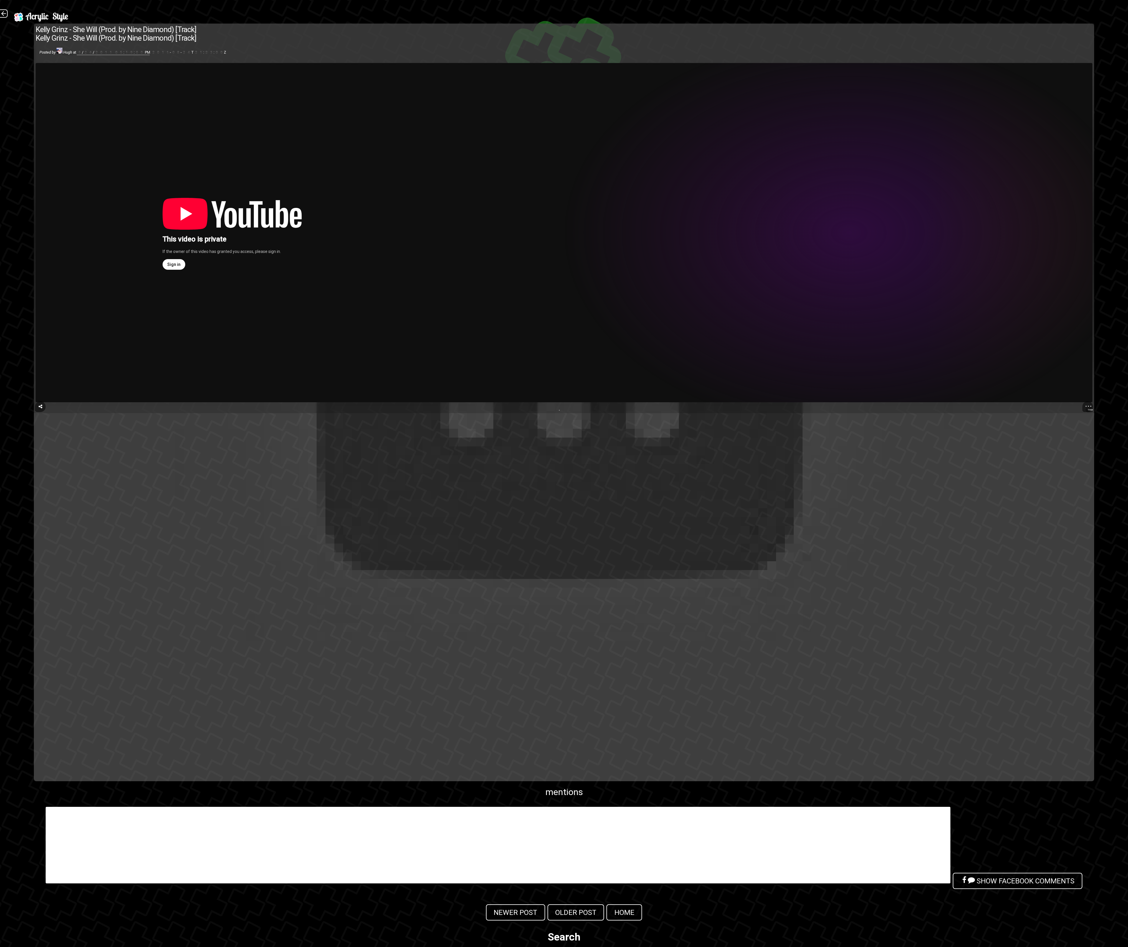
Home (624, 912)
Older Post (575, 912)
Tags (1090, 409)
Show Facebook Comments (1024, 881)
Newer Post (515, 912)
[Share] (40, 406)
